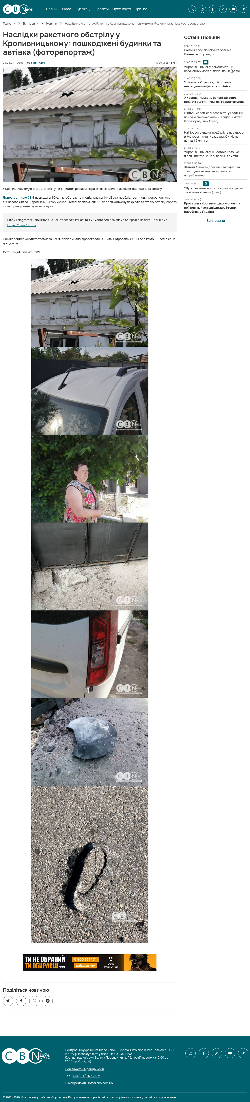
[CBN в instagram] (202, 9)
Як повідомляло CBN (18, 197)
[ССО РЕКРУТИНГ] (89, 962)
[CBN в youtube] (233, 9)
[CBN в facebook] (212, 9)
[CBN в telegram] (243, 9)
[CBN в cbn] (223, 9)
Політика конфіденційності (84, 1069)
